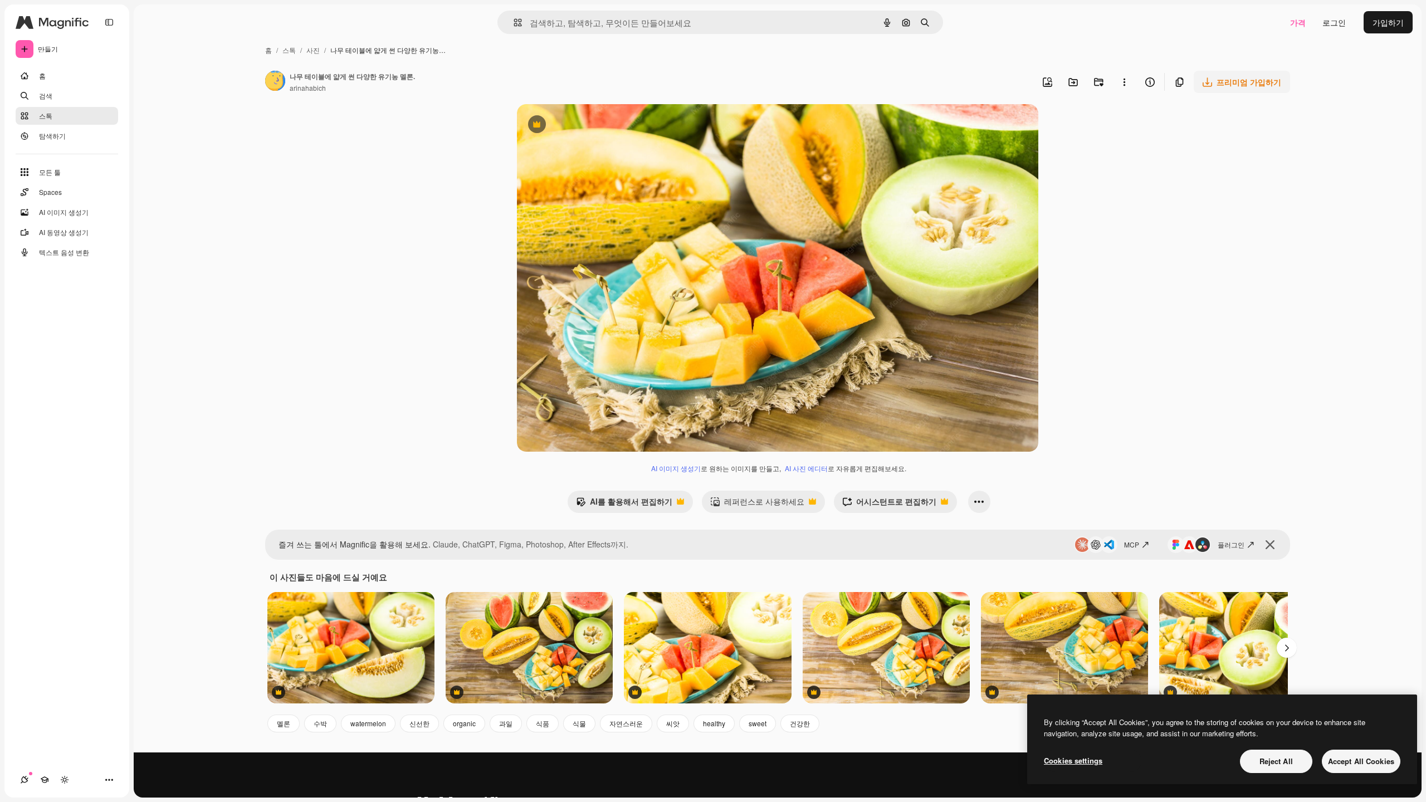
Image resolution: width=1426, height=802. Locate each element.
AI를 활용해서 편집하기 (624, 504)
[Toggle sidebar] (109, 22)
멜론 (283, 723)
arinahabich (308, 87)
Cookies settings (1073, 760)
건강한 (800, 723)
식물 (579, 723)
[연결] (24, 780)
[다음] (1287, 647)
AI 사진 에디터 (806, 468)
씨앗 (673, 723)
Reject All (1276, 761)
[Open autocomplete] (513, 22)
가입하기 (1388, 22)
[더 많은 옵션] (1124, 82)
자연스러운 (626, 723)
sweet (757, 723)
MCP (1131, 544)
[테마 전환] (65, 780)
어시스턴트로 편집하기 (889, 504)
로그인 (1334, 22)
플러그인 (1231, 544)
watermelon (368, 723)
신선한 (419, 723)
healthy (714, 723)
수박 (320, 723)
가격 (1298, 22)
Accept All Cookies (1361, 761)
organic (464, 723)
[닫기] (1270, 544)
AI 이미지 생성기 (676, 468)
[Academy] (44, 780)
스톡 (289, 50)
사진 (313, 50)
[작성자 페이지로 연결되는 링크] (275, 82)
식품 (542, 723)
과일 (505, 723)
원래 (581, 125)
